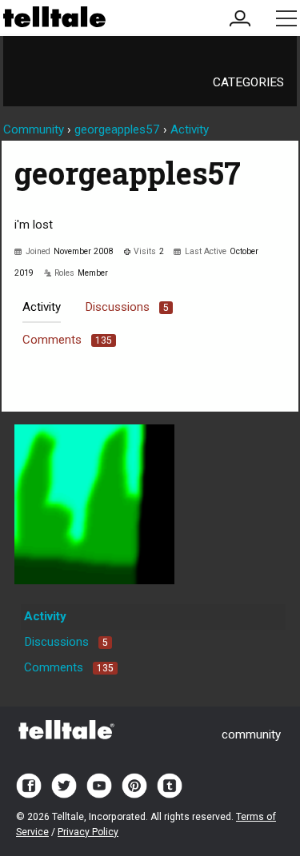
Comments (67, 339)
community (251, 734)
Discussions (127, 307)
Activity (41, 307)
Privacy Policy (88, 832)
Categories (248, 82)
